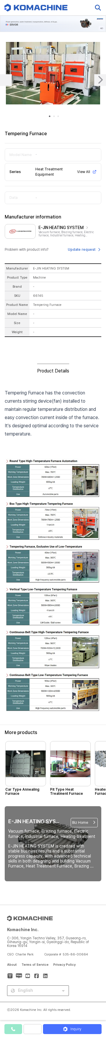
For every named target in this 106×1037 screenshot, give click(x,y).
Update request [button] (81, 250)
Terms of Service (35, 965)
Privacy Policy (64, 965)
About (12, 965)
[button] (95, 987)
